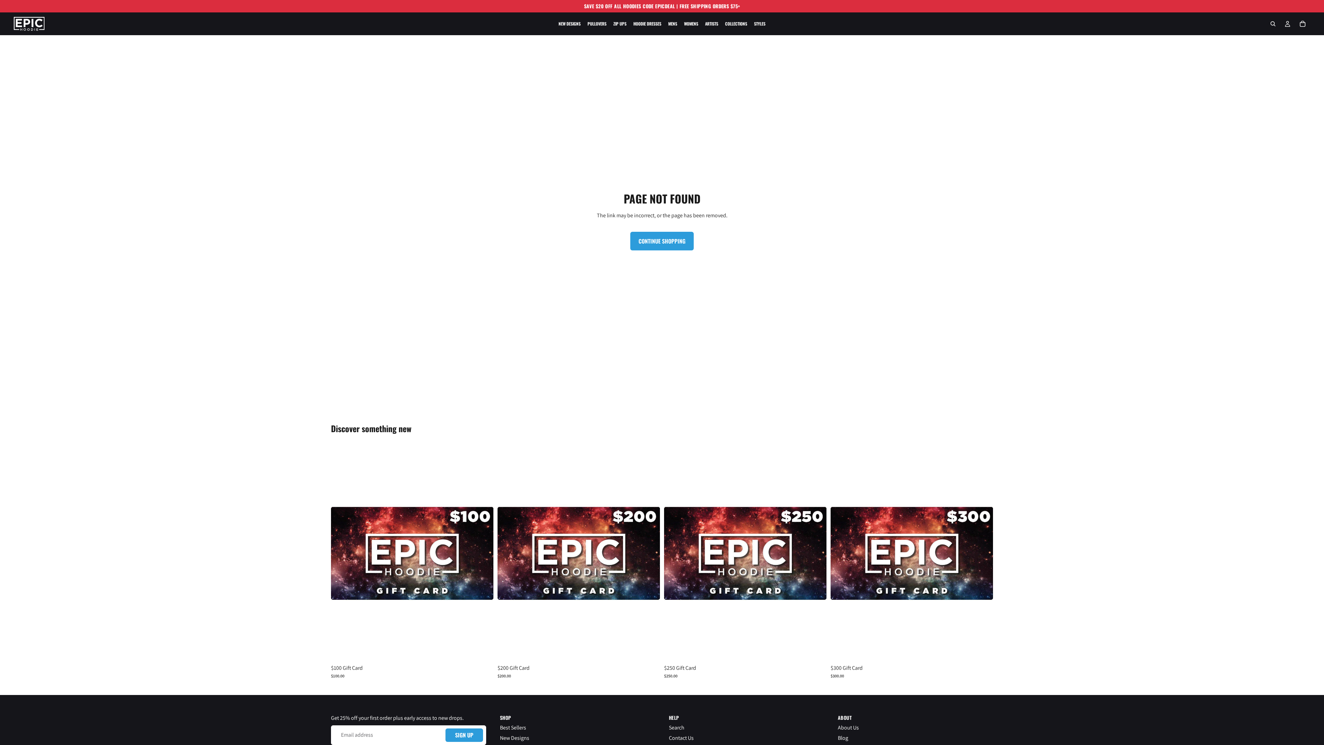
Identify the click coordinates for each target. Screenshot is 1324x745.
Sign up (464, 735)
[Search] (1273, 23)
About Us (848, 727)
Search (676, 727)
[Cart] (1302, 23)
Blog (843, 738)
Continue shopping (662, 241)
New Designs (514, 738)
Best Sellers (513, 727)
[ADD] (483, 651)
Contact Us (681, 738)
